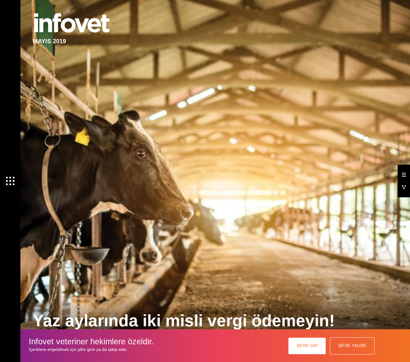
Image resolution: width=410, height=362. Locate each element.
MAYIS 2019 (49, 41)
